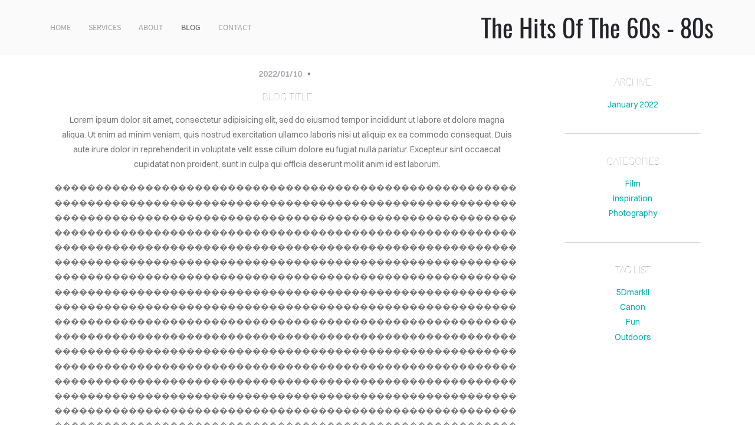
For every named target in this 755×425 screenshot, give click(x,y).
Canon (632, 307)
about (151, 27)
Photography (633, 213)
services (104, 27)
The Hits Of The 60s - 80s (597, 27)
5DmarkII (632, 292)
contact (235, 27)
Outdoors (633, 337)
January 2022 (633, 104)
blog (191, 27)
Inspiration (632, 198)
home (60, 27)
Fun (633, 321)
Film (633, 183)
